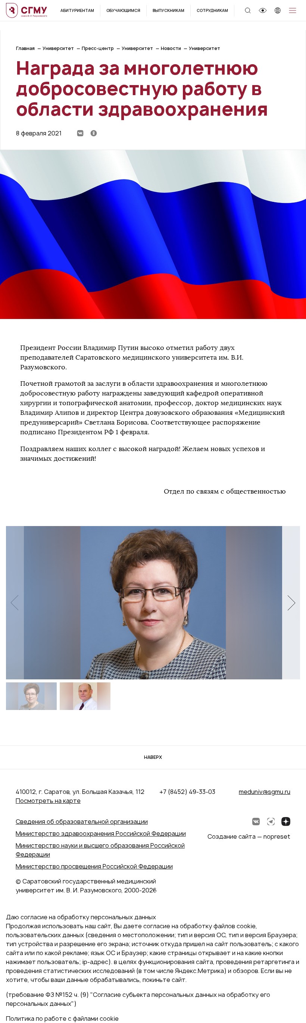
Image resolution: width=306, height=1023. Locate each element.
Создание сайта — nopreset (248, 836)
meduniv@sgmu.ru (264, 792)
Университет (58, 48)
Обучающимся (123, 10)
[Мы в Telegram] (270, 821)
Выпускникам (168, 10)
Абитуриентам (77, 10)
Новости (171, 48)
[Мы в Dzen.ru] (285, 821)
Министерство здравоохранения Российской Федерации (101, 833)
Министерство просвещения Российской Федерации (94, 866)
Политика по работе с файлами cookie (62, 1018)
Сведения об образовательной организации (82, 821)
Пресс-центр (98, 48)
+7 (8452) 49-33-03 (187, 792)
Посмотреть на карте (48, 801)
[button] (291, 603)
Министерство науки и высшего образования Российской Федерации (100, 849)
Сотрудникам (212, 10)
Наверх (153, 757)
